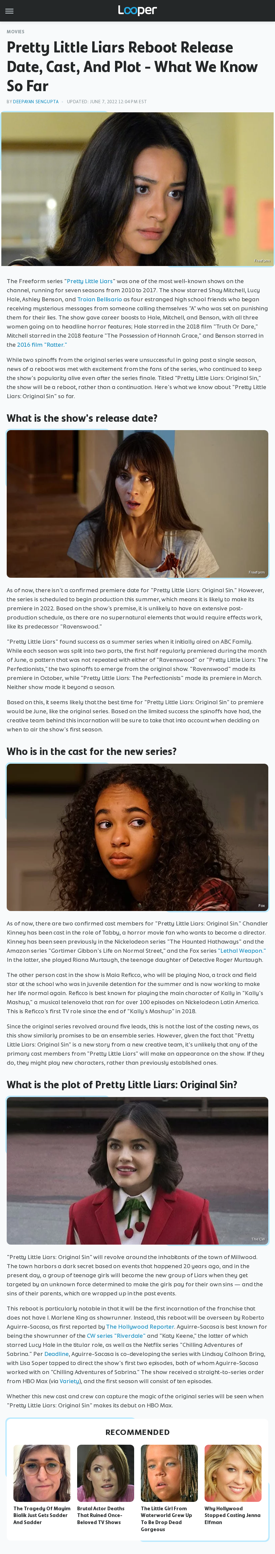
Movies (16, 32)
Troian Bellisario (99, 299)
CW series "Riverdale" (116, 1336)
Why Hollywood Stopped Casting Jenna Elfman (233, 1515)
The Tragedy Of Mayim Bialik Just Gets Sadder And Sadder (41, 1515)
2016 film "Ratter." (42, 345)
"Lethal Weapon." (242, 951)
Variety (69, 1381)
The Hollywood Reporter (140, 1327)
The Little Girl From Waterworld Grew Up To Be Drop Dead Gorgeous (166, 1519)
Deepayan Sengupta (35, 102)
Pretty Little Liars (90, 281)
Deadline (56, 1354)
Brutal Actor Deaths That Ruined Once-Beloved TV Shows (100, 1515)
